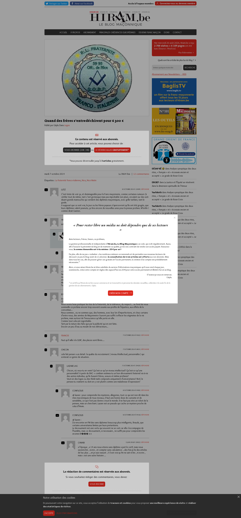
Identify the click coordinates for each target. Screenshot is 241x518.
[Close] (175, 218)
